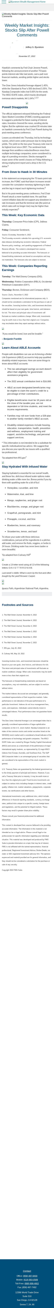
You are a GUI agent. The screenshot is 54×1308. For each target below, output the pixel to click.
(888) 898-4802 (32, 1283)
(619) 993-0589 (31, 1280)
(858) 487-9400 (30, 1276)
